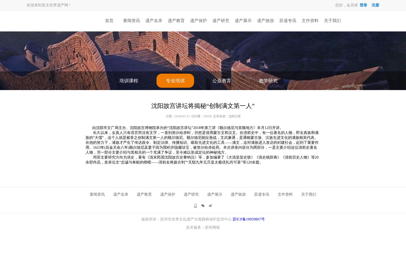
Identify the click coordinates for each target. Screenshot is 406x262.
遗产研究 (220, 20)
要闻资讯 (131, 20)
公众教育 (221, 80)
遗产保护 (198, 20)
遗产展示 (243, 20)
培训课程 (128, 80)
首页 (109, 20)
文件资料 (310, 20)
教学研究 (268, 80)
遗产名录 (153, 20)
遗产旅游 (265, 20)
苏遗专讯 (287, 20)
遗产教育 (176, 20)
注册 (375, 5)
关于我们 (332, 20)
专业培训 (175, 80)
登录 (363, 5)
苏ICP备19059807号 (249, 219)
